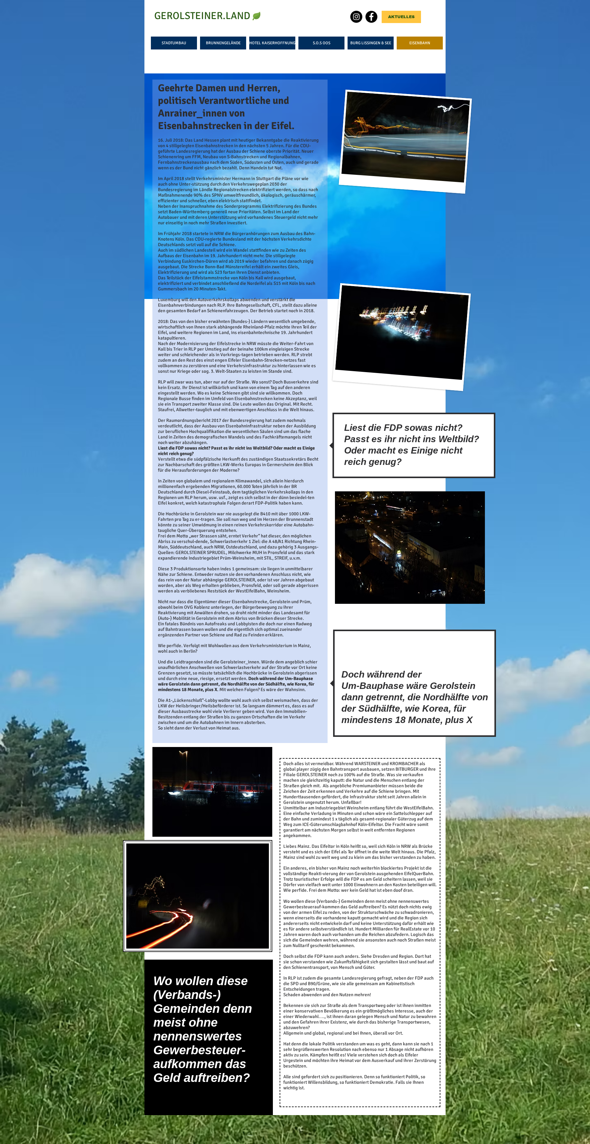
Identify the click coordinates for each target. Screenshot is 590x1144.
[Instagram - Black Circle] (356, 17)
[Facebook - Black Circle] (371, 17)
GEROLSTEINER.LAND (202, 16)
